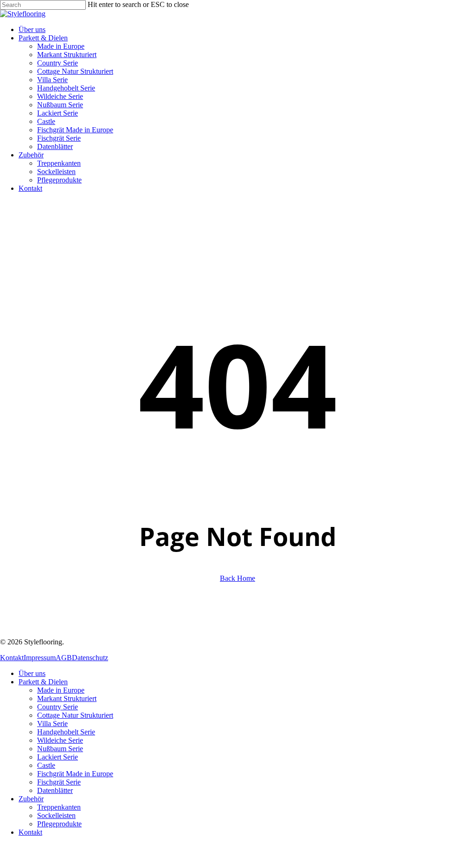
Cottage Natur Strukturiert (75, 715)
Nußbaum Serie (60, 749)
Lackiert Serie (57, 757)
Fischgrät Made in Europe (75, 774)
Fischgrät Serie (59, 782)
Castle (46, 765)
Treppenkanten (59, 807)
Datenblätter (55, 790)
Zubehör (31, 799)
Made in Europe (60, 690)
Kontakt (12, 658)
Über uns (32, 673)
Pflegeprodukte (59, 824)
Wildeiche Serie (60, 740)
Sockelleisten (56, 815)
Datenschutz (90, 658)
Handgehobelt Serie (66, 732)
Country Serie (57, 707)
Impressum (40, 658)
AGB (64, 658)
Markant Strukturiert (66, 698)
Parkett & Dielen (43, 682)
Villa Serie (52, 723)
